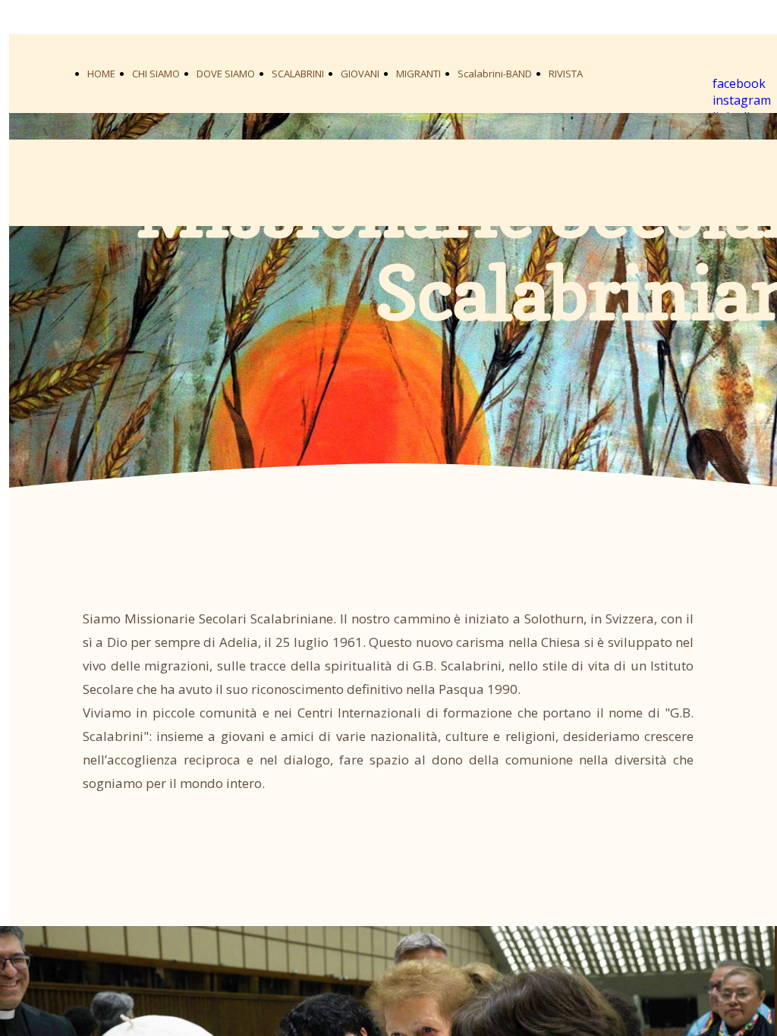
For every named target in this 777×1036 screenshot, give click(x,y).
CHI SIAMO (156, 73)
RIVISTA (566, 73)
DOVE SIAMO (226, 73)
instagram (742, 100)
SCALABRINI (298, 73)
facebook (739, 83)
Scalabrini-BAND (495, 73)
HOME (101, 73)
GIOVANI (360, 73)
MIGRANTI (418, 73)
